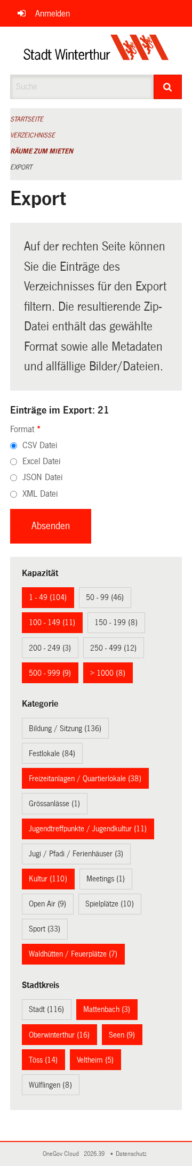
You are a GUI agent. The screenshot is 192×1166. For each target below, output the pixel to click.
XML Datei (40, 493)
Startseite (26, 119)
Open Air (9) (47, 904)
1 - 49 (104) (48, 597)
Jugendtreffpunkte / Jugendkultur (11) (88, 828)
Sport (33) (44, 929)
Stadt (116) (46, 1009)
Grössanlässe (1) (54, 803)
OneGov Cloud (62, 1154)
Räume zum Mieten (41, 151)
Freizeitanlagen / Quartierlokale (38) (85, 778)
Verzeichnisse (32, 135)
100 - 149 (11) (52, 622)
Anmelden (52, 13)
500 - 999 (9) (50, 673)
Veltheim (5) (95, 1060)
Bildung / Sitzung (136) (65, 728)
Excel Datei (41, 461)
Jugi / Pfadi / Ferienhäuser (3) (76, 853)
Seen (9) (122, 1035)
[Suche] (168, 87)
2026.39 (95, 1154)
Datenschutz (133, 1154)
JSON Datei (42, 477)
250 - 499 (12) (113, 648)
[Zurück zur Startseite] (96, 51)
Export (21, 167)
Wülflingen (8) (50, 1085)
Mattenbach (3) (106, 1009)
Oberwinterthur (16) (59, 1035)
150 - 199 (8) (116, 622)
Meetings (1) (105, 878)
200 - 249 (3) (50, 648)
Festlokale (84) (52, 753)
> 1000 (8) (107, 673)
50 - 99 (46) (105, 597)
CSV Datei (39, 445)
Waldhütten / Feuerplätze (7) (73, 954)
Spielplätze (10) (109, 904)
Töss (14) (43, 1060)
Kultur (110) (48, 878)
